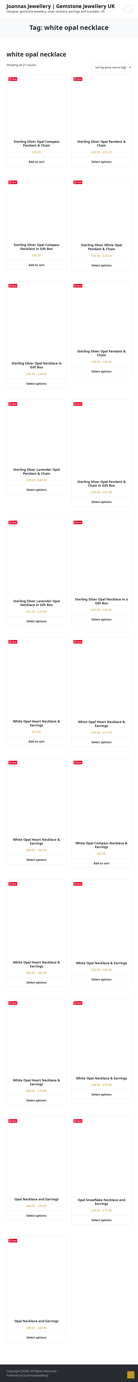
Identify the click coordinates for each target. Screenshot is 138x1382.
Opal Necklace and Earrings (36, 1199)
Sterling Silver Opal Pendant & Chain (101, 143)
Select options (101, 162)
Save (14, 79)
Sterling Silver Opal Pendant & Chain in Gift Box (101, 484)
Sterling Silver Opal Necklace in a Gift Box (101, 601)
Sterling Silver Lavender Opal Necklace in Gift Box (36, 603)
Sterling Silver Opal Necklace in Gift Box (37, 365)
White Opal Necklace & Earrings (101, 963)
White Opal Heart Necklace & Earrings (36, 723)
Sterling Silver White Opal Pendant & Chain (101, 247)
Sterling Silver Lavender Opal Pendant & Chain (36, 471)
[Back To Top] (130, 1374)
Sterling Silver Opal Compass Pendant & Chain (36, 143)
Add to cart (36, 162)
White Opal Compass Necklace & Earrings (101, 845)
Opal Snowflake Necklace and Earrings (101, 1202)
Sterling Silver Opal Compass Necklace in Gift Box (36, 247)
